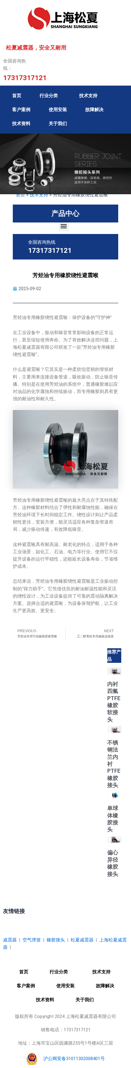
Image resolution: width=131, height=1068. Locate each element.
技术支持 (88, 95)
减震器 (10, 940)
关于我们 (58, 123)
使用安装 (58, 109)
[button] (64, 226)
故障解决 (94, 109)
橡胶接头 (56, 940)
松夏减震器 (82, 940)
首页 (16, 95)
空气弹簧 (32, 940)
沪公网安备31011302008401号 (74, 1058)
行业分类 (49, 95)
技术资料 (21, 123)
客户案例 (21, 109)
